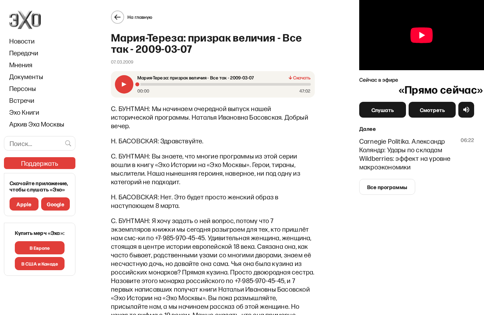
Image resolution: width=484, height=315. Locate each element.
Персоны (22, 88)
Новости (22, 41)
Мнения (20, 64)
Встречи (21, 100)
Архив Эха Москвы (36, 124)
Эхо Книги (24, 112)
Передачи (23, 52)
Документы (26, 76)
